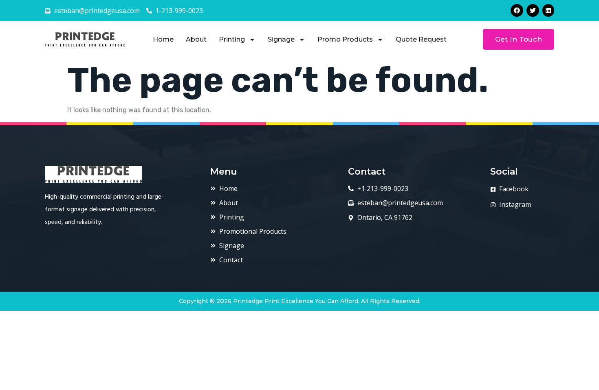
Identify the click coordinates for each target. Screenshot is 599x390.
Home (163, 39)
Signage (281, 39)
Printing (232, 39)
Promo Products (345, 39)
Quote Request (421, 39)
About (196, 39)
